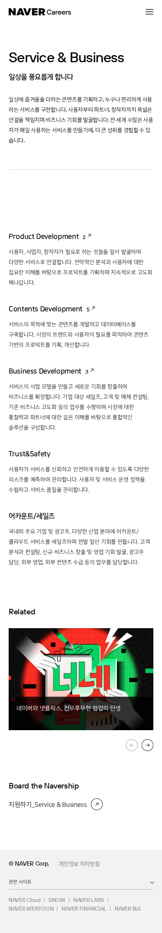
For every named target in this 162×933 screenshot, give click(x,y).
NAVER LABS (88, 899)
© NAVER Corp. (29, 863)
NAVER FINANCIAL (84, 908)
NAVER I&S (127, 908)
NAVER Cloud (24, 899)
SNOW (56, 899)
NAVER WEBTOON (31, 908)
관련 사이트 (20, 882)
